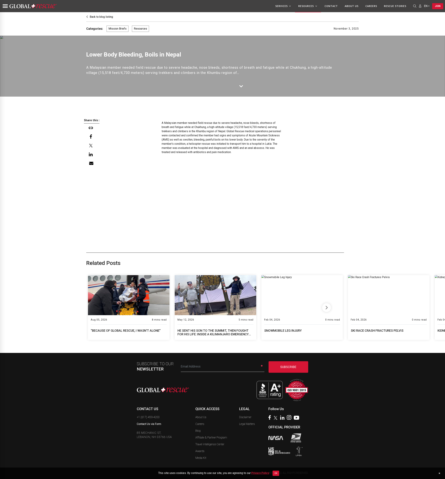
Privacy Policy (260, 473)
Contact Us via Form (149, 424)
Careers (371, 6)
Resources (306, 6)
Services (281, 6)
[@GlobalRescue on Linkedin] (283, 418)
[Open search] (414, 6)
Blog (198, 430)
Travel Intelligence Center (209, 444)
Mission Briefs (117, 28)
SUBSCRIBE (288, 367)
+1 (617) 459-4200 (148, 417)
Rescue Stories (395, 6)
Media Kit (200, 458)
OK (275, 473)
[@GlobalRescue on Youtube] (297, 418)
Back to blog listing (101, 16)
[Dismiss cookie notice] (439, 473)
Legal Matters (247, 424)
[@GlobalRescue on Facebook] (270, 418)
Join (437, 6)
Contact (331, 6)
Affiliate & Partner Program (211, 437)
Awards (199, 451)
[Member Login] (420, 6)
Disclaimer (245, 417)
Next (326, 306)
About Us (351, 6)
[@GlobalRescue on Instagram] (290, 418)
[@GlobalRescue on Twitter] (276, 418)
